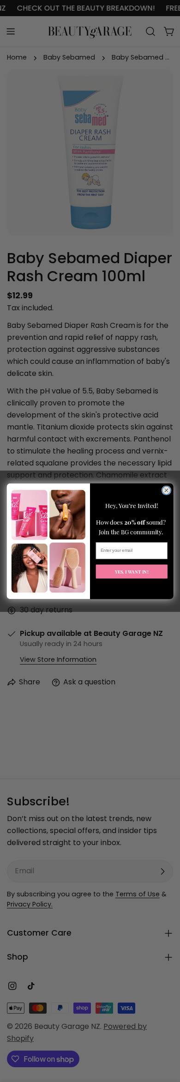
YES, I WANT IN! (132, 571)
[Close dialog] (166, 490)
